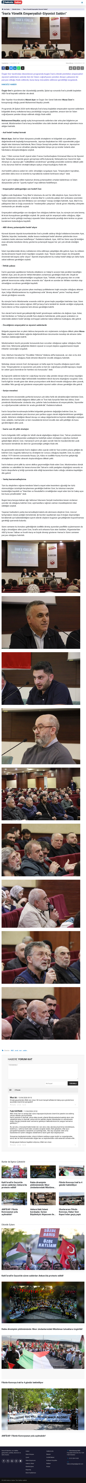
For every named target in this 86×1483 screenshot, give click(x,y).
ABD (12, 1050)
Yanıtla (14, 1105)
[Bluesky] (11, 68)
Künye (48, 1466)
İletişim (48, 1454)
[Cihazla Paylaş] (22, 68)
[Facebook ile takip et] (4, 1461)
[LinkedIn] (15, 68)
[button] (74, 68)
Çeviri (27, 1457)
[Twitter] (7, 68)
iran (20, 1050)
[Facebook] (3, 68)
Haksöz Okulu (30, 1463)
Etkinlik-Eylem (16, 9)
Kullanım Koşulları (51, 1460)
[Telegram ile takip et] (20, 1461)
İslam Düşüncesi (31, 1460)
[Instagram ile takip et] (16, 1461)
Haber (27, 1451)
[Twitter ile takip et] (8, 1461)
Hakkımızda (49, 1451)
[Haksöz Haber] (12, 2)
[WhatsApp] (18, 68)
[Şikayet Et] (75, 1105)
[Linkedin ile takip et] (12, 1461)
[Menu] (82, 3)
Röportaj (28, 1469)
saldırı (25, 1050)
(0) (20, 1105)
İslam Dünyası (30, 1454)
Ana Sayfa (6, 9)
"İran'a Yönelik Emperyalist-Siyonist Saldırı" (35, 9)
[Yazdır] (70, 68)
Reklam (48, 1463)
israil (16, 1050)
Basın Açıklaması (31, 1473)
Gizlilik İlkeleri (50, 1457)
